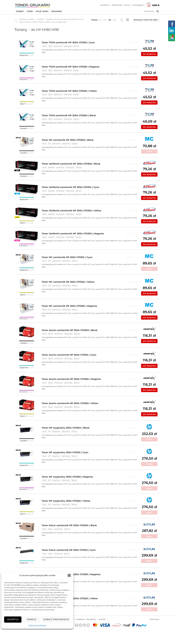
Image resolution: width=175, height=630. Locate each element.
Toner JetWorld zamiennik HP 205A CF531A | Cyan (70, 187)
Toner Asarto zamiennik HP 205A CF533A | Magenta (71, 379)
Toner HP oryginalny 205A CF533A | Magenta (67, 476)
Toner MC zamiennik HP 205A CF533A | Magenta (69, 306)
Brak (149, 151)
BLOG (127, 5)
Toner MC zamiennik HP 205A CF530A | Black (68, 140)
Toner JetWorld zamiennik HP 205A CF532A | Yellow (71, 210)
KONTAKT (102, 619)
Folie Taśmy (42, 11)
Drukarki (56, 11)
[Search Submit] (155, 11)
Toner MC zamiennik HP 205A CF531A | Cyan (67, 257)
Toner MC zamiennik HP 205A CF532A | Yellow (68, 282)
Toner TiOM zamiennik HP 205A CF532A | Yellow (69, 91)
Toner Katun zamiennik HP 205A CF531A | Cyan (69, 550)
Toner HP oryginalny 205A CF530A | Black (65, 427)
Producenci (154, 619)
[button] (69, 575)
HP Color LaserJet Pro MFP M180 (100, 50)
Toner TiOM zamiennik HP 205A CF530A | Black (69, 115)
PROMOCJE (117, 5)
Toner (44, 46)
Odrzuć (32, 619)
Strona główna (27, 19)
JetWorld (51, 167)
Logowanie (138, 5)
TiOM (50, 46)
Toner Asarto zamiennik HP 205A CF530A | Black (69, 330)
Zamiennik (58, 46)
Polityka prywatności (37, 625)
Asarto (50, 334)
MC (49, 144)
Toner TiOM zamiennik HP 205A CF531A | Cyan (68, 42)
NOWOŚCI (104, 5)
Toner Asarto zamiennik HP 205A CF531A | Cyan (69, 355)
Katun (50, 529)
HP (49, 431)
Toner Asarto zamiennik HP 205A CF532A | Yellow (70, 403)
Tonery (20, 11)
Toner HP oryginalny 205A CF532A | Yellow (66, 501)
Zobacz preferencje (56, 619)
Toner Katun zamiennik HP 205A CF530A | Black (69, 525)
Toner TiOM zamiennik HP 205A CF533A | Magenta (70, 66)
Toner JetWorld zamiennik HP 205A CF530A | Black (71, 163)
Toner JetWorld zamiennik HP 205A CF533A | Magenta (73, 233)
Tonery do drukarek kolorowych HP (64, 19)
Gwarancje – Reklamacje (86, 619)
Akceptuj (12, 619)
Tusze (30, 11)
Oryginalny (56, 431)
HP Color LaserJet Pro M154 (75, 50)
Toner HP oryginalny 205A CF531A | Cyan (65, 452)
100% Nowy (68, 46)
